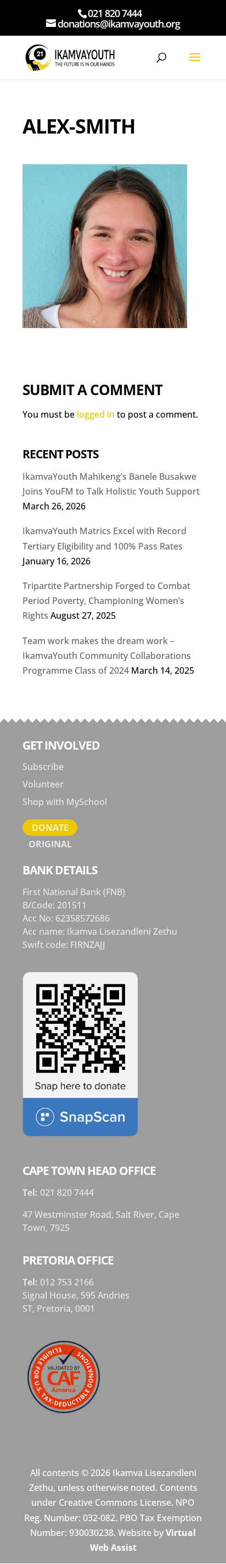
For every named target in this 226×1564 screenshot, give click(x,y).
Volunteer (43, 784)
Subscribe (43, 767)
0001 (85, 1308)
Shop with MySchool (64, 802)
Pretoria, (56, 1308)
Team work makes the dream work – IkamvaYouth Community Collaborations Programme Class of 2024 (106, 655)
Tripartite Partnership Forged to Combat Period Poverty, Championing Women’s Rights (106, 601)
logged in (96, 414)
